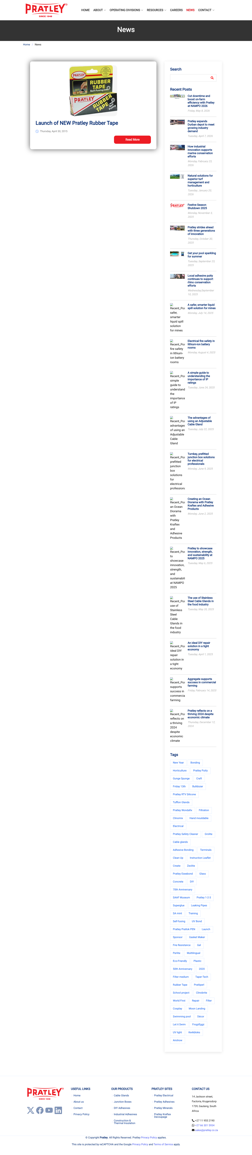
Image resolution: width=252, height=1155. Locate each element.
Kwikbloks (194, 1032)
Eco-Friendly (180, 961)
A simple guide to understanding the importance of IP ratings (199, 377)
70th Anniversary (182, 889)
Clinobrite (201, 992)
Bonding (195, 762)
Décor (200, 1016)
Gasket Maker (197, 937)
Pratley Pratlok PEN (184, 929)
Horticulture (180, 770)
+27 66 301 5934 (205, 1125)
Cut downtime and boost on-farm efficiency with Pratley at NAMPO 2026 (201, 101)
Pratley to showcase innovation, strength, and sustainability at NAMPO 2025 (200, 553)
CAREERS (176, 10)
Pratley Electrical (163, 1095)
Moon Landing (197, 1008)
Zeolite (191, 865)
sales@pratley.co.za (206, 1130)
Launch (206, 929)
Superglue (178, 905)
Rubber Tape (180, 984)
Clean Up (178, 857)
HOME (85, 10)
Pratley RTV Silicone (184, 794)
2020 (202, 969)
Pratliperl (199, 984)
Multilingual (193, 953)
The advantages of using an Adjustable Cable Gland (200, 421)
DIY (192, 881)
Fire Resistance (181, 945)
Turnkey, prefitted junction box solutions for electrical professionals (201, 459)
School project (181, 992)
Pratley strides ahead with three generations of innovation (201, 231)
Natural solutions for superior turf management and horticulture (200, 180)
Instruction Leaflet (200, 857)
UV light (177, 1032)
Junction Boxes (123, 1102)
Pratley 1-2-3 (204, 897)
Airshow (177, 1040)
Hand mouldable (199, 818)
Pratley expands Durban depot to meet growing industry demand (201, 126)
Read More (132, 139)
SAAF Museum (181, 897)
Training (193, 913)
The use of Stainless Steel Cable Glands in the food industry (201, 601)
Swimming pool (182, 1016)
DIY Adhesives (122, 1108)
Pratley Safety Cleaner (185, 834)
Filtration (204, 810)
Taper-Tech (201, 976)
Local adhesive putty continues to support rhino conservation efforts (200, 280)
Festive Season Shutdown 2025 (197, 206)
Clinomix (178, 818)
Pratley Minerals (163, 1108)
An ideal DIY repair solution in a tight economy (199, 646)
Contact (77, 1108)
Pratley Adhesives (164, 1102)
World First (179, 1000)
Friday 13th (179, 786)
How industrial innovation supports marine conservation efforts (200, 151)
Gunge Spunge (181, 778)
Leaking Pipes (199, 905)
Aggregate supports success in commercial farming (202, 682)
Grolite (208, 834)
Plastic (197, 961)
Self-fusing (179, 921)
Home (26, 44)
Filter (209, 1000)
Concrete (178, 881)
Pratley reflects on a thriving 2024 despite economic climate (200, 714)
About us (78, 1102)
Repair (195, 1000)
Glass (202, 873)
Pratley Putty (200, 770)
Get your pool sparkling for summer (202, 254)
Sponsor (177, 937)
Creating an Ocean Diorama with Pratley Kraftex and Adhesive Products (201, 504)
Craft (199, 778)
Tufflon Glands (181, 802)
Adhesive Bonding (183, 850)
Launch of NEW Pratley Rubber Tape (77, 123)
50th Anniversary (182, 969)
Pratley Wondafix (182, 810)
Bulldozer (197, 786)
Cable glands (180, 842)
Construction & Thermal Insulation (124, 1122)
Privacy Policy (81, 1114)
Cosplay (177, 1008)
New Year (178, 762)
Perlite (176, 953)
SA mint (177, 913)
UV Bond (197, 921)
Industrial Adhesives (125, 1114)
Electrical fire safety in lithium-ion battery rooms (201, 344)
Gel (199, 945)
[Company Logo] (46, 10)
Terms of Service (163, 1144)
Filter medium (181, 976)
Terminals (206, 850)
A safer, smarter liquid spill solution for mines (202, 306)
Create (176, 865)
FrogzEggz (198, 1024)
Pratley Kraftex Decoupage (162, 1115)
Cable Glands (121, 1095)
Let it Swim (179, 1024)
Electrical (178, 826)
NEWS (190, 10)
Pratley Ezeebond (183, 873)
